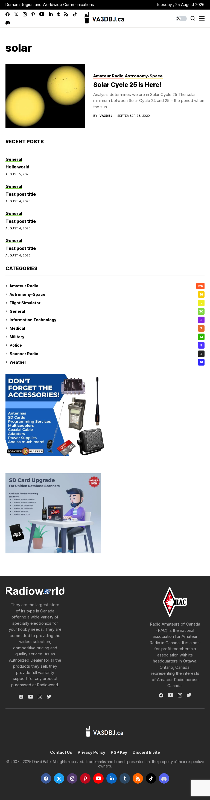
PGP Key (119, 752)
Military (106, 336)
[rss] (66, 14)
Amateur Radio (106, 286)
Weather (106, 362)
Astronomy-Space (106, 294)
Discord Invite (146, 752)
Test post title (20, 194)
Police (106, 345)
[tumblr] (58, 14)
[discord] (7, 23)
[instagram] (25, 14)
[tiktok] (75, 14)
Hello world (17, 167)
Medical (106, 328)
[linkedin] (50, 14)
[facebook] (7, 14)
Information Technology (106, 319)
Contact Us (61, 752)
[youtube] (41, 14)
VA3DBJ (106, 116)
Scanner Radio (106, 353)
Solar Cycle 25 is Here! (127, 85)
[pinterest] (33, 14)
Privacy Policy (91, 752)
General (106, 311)
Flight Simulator (106, 302)
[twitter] (16, 14)
